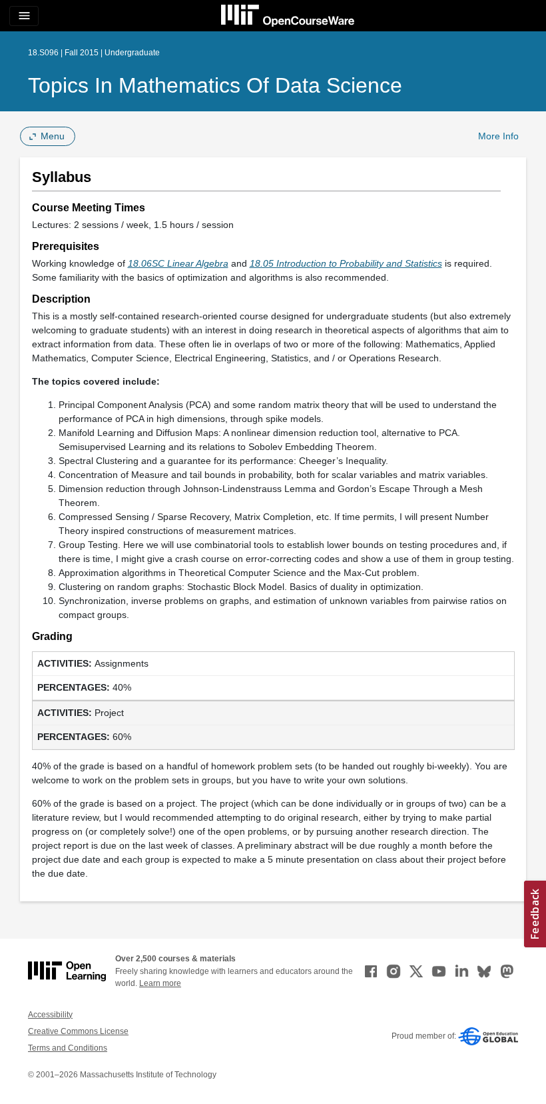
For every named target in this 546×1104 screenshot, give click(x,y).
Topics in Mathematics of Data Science (215, 85)
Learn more (160, 983)
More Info (498, 136)
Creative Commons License (78, 1031)
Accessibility (50, 1014)
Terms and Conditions (67, 1048)
